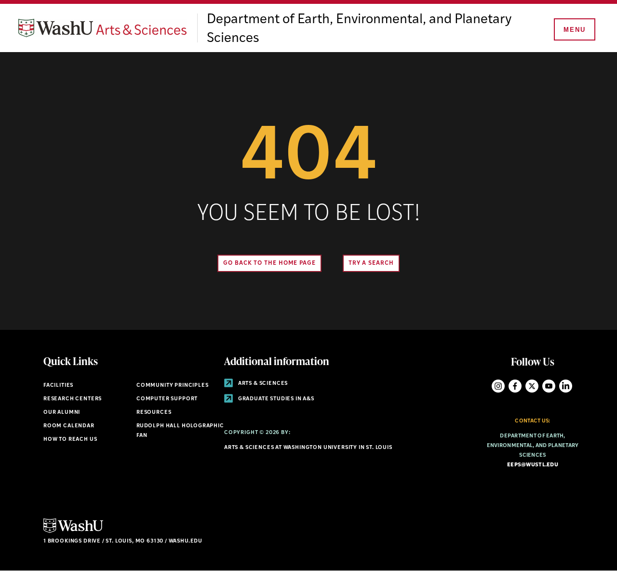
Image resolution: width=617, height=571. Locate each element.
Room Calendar (68, 426)
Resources (153, 412)
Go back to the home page (269, 263)
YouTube (548, 386)
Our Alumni (61, 412)
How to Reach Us (70, 439)
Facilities (58, 385)
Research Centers (72, 399)
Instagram (498, 386)
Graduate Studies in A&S (275, 399)
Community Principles (172, 385)
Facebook (515, 386)
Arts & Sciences (262, 383)
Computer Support (167, 399)
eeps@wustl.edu (532, 465)
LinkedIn (565, 386)
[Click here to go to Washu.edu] (73, 531)
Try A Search (371, 263)
